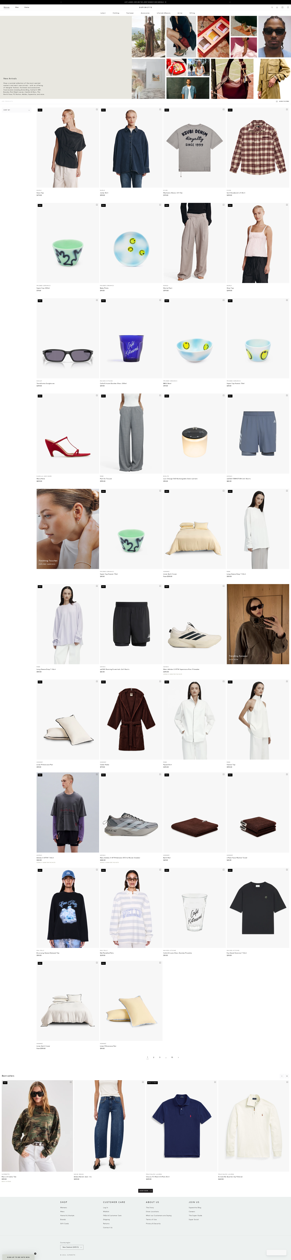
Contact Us (107, 1227)
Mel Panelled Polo (107, 953)
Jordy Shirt (104, 193)
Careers (192, 1211)
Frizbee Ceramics (44, 285)
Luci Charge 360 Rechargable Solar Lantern (180, 478)
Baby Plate (104, 288)
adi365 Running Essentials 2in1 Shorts (114, 669)
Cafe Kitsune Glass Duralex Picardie (177, 953)
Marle (39, 190)
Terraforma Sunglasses (46, 383)
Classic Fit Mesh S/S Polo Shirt (158, 1176)
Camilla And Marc (44, 476)
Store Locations (152, 1211)
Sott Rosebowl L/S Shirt (236, 193)
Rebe (102, 476)
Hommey (166, 571)
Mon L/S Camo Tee (9, 1176)
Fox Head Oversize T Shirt (237, 953)
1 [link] (147, 1057)
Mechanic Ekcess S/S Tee (173, 193)
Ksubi (165, 190)
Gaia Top (40, 193)
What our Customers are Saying (158, 1215)
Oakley (39, 381)
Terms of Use (151, 1219)
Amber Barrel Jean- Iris (83, 1176)
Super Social (194, 1219)
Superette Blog (195, 1207)
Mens (62, 1211)
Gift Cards (64, 1223)
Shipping (106, 1219)
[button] (272, 7)
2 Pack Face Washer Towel (237, 857)
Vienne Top (231, 764)
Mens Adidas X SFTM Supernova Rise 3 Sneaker (181, 669)
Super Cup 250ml (43, 288)
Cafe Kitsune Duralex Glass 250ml (113, 383)
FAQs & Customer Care (112, 1215)
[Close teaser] (35, 1254)
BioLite (166, 476)
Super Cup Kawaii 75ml (236, 383)
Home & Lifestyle (67, 1215)
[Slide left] (282, 1076)
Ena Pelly (40, 950)
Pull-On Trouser (106, 478)
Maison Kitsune (106, 381)
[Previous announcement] (61, 2)
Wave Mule (41, 478)
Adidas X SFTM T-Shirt (45, 857)
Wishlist (106, 1211)
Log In (105, 1207)
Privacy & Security (153, 1223)
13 (172, 1057)
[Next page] (178, 1057)
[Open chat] (283, 1252)
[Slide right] (287, 1076)
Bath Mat (167, 857)
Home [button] (26, 7)
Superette (6, 1174)
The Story (150, 1207)
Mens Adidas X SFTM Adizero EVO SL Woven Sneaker (120, 857)
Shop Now (144, 1190)
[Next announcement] (229, 2)
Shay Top (230, 288)
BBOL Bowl (167, 383)
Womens (63, 1207)
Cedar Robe (104, 764)
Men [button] (17, 7)
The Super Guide (195, 1215)
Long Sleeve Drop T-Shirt (236, 574)
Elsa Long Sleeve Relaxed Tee (48, 953)
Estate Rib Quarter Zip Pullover (230, 1176)
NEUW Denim (79, 1174)
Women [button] (7, 7)
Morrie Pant (167, 288)
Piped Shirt (167, 764)
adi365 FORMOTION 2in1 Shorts (239, 478)
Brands (63, 1219)
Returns (106, 1223)
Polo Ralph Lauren (154, 1174)
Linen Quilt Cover (170, 574)
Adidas (229, 476)
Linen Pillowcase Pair (45, 764)
